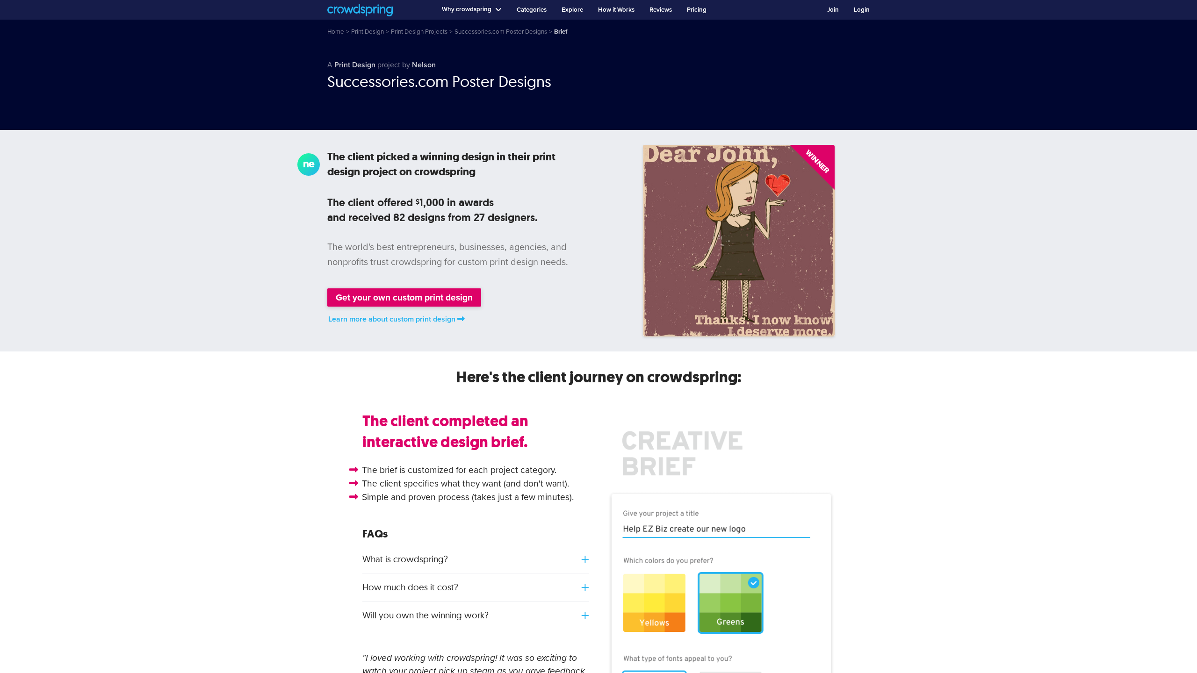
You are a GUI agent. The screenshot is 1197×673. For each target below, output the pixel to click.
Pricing (697, 10)
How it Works (616, 10)
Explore (572, 10)
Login (862, 10)
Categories (532, 10)
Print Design (354, 65)
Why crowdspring (466, 9)
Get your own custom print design (404, 297)
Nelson (424, 65)
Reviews (660, 10)
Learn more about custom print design (391, 319)
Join (833, 10)
